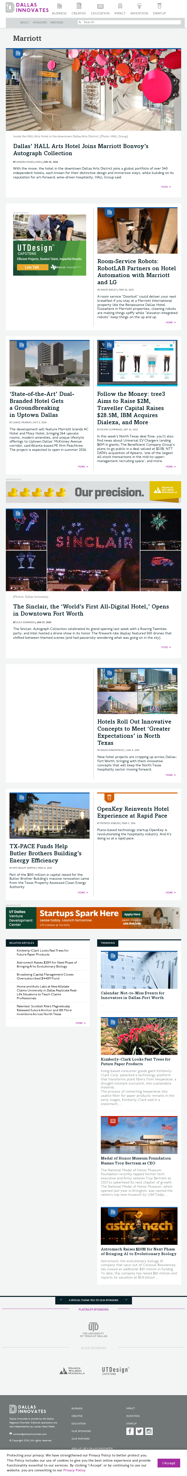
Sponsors (40, 22)
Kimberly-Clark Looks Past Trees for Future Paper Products (43, 952)
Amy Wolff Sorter (24, 868)
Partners (56, 22)
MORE (164, 186)
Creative (79, 13)
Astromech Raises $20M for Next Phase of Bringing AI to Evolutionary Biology (47, 964)
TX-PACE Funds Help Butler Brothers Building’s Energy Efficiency (45, 854)
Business (59, 13)
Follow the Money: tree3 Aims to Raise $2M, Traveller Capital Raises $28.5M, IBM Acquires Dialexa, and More (131, 409)
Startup (159, 13)
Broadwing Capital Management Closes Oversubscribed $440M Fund (45, 976)
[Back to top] (171, 1449)
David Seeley (109, 289)
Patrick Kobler (110, 823)
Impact (120, 13)
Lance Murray (22, 422)
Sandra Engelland (28, 162)
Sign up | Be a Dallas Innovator (92, 1448)
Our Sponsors (81, 1431)
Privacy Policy (74, 1470)
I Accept (168, 1463)
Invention (139, 13)
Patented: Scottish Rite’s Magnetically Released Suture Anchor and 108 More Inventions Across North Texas (44, 1010)
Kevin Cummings (111, 429)
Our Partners (81, 1438)
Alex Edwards (25, 622)
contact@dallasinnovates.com (30, 1434)
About (24, 22)
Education (100, 13)
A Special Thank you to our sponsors (93, 1300)
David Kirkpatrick (112, 750)
